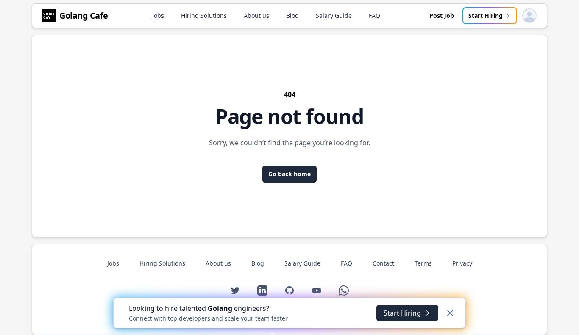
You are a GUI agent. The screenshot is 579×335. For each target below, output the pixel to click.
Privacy (462, 263)
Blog (292, 15)
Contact (383, 263)
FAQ (374, 15)
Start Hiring (485, 15)
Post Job (441, 15)
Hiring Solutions (204, 15)
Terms (423, 263)
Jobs (158, 15)
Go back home (289, 174)
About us (256, 15)
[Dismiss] (450, 313)
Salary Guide (334, 15)
